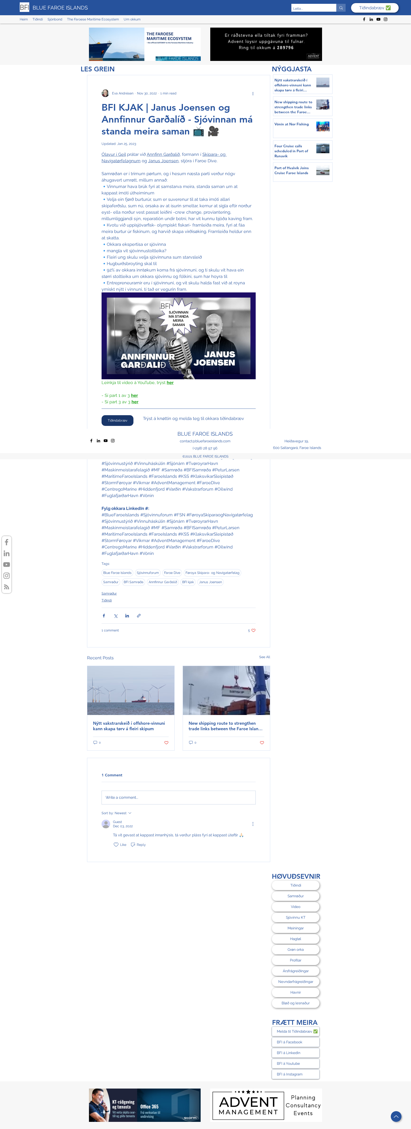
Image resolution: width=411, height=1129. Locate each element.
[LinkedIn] (371, 19)
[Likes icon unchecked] (116, 845)
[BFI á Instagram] (6, 576)
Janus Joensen (210, 582)
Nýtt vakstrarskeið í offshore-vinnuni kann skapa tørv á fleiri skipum (129, 725)
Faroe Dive (172, 573)
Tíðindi (107, 600)
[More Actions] (253, 824)
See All (264, 657)
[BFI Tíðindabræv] (6, 587)
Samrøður (110, 582)
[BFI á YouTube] (6, 564)
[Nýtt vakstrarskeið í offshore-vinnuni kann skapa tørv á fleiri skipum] (130, 690)
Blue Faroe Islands (117, 573)
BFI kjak (188, 582)
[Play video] (179, 335)
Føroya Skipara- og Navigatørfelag (213, 573)
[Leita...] (341, 8)
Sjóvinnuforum (148, 573)
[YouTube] (378, 19)
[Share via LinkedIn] (127, 615)
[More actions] (253, 93)
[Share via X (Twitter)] (115, 615)
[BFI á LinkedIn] (6, 553)
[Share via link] (139, 615)
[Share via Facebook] (104, 615)
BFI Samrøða (133, 582)
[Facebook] (364, 19)
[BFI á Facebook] (6, 542)
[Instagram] (385, 19)
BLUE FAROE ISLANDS (60, 8)
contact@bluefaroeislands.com (205, 441)
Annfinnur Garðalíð (163, 582)
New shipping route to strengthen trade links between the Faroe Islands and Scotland (226, 725)
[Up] (396, 1116)
